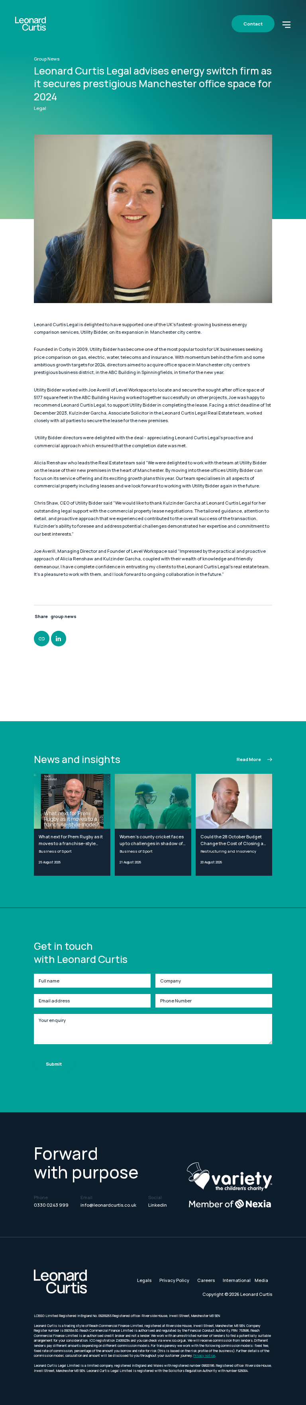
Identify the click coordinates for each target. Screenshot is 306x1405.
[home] (30, 24)
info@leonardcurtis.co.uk (108, 1205)
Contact (253, 24)
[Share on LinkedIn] (58, 638)
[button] (286, 24)
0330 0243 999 (51, 1205)
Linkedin (157, 1205)
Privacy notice (204, 1355)
